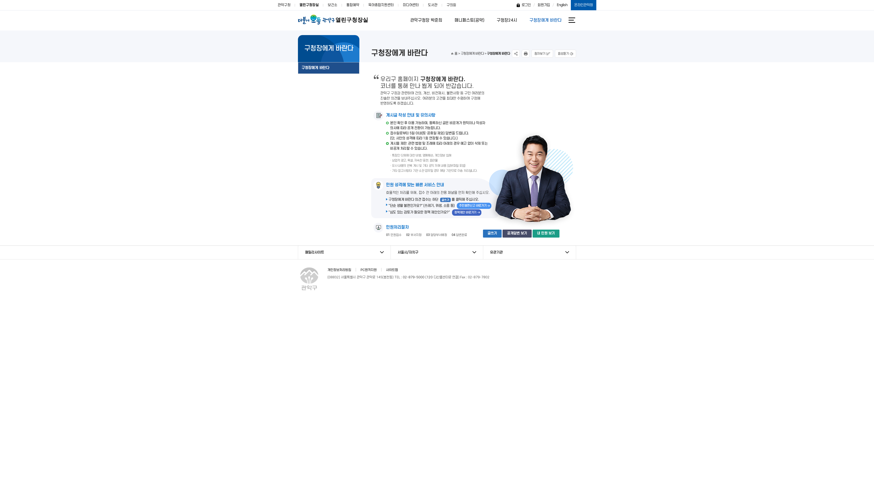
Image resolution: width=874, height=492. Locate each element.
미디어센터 (411, 5)
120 (430, 277)
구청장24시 (507, 20)
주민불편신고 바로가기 (472, 205)
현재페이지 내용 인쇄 (526, 54)
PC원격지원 (369, 270)
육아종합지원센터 (381, 5)
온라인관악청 (583, 5)
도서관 (432, 5)
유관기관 (496, 252)
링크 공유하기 (516, 54)
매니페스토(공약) (469, 20)
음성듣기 (563, 53)
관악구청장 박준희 (426, 20)
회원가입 (544, 5)
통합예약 (352, 5)
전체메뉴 (575, 20)
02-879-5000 (413, 277)
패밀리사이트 (314, 252)
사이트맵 (392, 270)
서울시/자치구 (408, 252)
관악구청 (284, 5)
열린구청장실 (309, 5)
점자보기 (539, 53)
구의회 (451, 5)
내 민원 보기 (546, 233)
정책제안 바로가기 (465, 212)
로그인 (526, 5)
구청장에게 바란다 (545, 20)
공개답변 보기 (517, 233)
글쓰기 (492, 233)
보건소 (332, 5)
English (562, 5)
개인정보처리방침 (339, 270)
